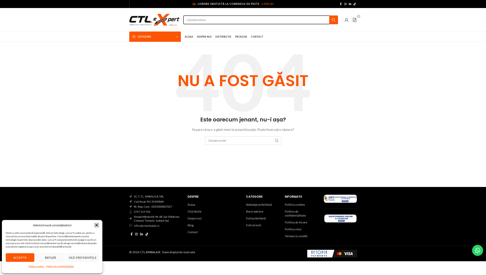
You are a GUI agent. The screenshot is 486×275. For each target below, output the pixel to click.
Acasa (191, 204)
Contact (193, 232)
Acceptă (20, 257)
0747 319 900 (142, 211)
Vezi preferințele (82, 257)
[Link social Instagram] (345, 4)
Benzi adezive (254, 211)
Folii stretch (253, 225)
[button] (97, 225)
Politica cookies (36, 266)
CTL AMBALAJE (150, 252)
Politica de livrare (296, 222)
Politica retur (293, 229)
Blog (191, 225)
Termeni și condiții (296, 236)
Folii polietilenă (256, 218)
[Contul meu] (346, 20)
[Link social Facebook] (341, 4)
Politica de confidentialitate (60, 266)
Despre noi (194, 218)
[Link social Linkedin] (350, 4)
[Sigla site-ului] (154, 19)
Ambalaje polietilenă (259, 204)
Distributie (194, 211)
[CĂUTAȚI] (333, 19)
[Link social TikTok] (354, 4)
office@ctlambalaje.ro (146, 225)
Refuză (50, 257)
